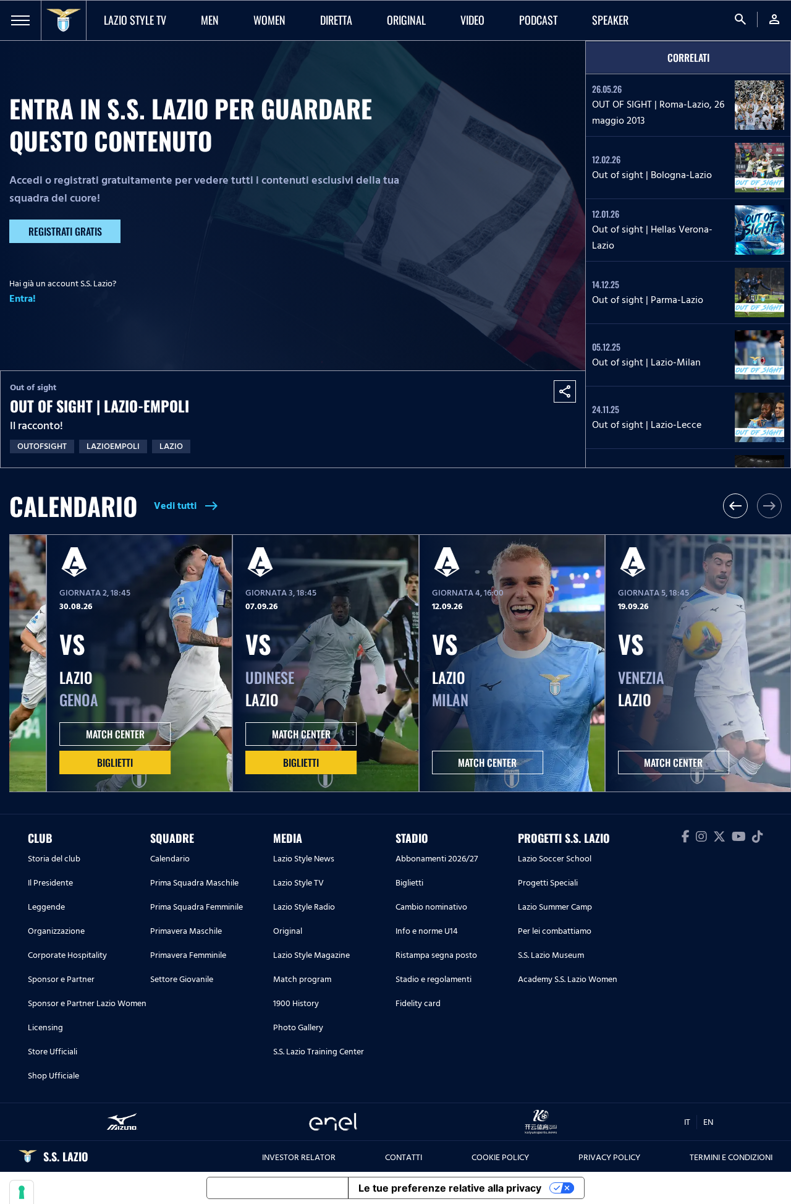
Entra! (22, 299)
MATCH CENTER (115, 734)
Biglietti (115, 762)
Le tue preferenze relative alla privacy (449, 1188)
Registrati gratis (65, 231)
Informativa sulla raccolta (277, 1188)
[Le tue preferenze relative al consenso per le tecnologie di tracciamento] (21, 1192)
